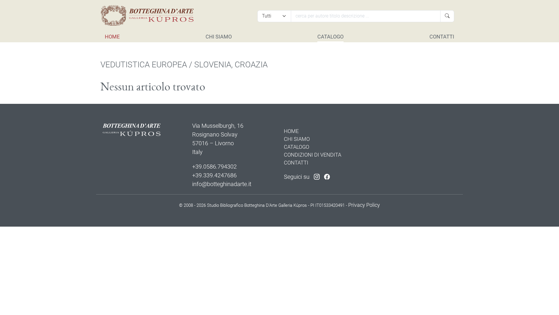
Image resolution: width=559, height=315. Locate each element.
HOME (112, 37)
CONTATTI (441, 37)
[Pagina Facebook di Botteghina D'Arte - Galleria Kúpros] (327, 176)
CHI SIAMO (219, 37)
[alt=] (149, 15)
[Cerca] (447, 16)
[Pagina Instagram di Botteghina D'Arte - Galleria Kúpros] (317, 176)
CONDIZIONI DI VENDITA (312, 155)
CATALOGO (330, 37)
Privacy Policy (364, 205)
